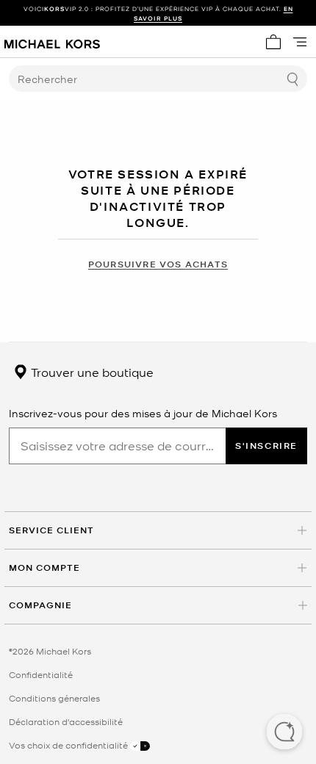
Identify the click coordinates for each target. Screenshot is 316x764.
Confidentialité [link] (41, 674)
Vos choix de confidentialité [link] (69, 745)
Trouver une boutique (91, 372)
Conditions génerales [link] (54, 698)
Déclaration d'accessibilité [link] (66, 721)
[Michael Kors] (52, 42)
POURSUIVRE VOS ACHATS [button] (158, 264)
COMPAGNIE (40, 605)
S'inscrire (266, 445)
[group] (158, 13)
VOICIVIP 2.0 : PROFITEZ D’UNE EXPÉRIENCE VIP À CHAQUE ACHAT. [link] (158, 13)
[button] (284, 733)
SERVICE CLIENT (51, 530)
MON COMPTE (44, 567)
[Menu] (299, 42)
